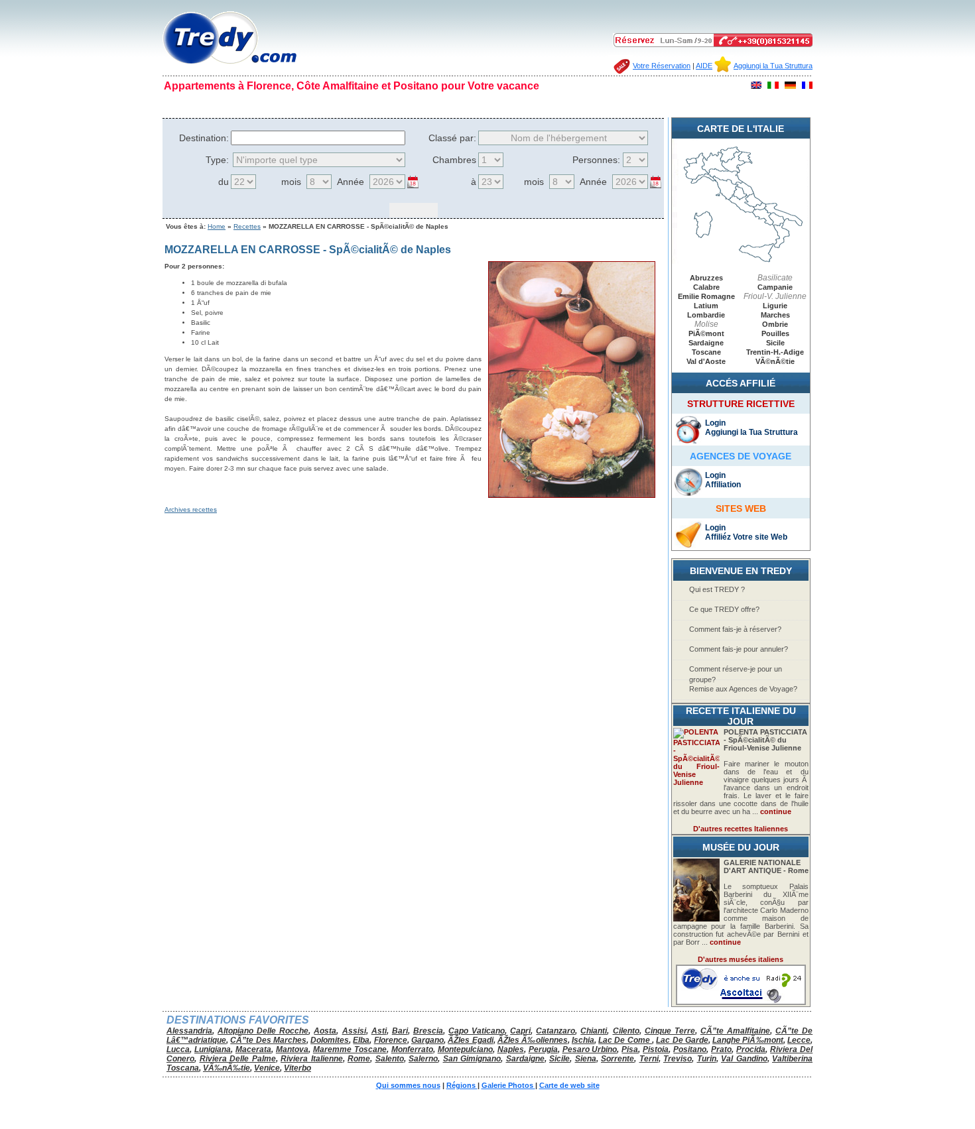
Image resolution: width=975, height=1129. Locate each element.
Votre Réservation (661, 66)
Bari (400, 1031)
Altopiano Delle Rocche (263, 1031)
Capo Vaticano (476, 1031)
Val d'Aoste (706, 361)
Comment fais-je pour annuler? (738, 649)
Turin (706, 1058)
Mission (358, 104)
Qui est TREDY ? (717, 589)
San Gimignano (472, 1058)
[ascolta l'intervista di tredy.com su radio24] (741, 1002)
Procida (750, 1049)
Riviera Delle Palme (238, 1058)
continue (775, 811)
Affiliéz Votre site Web (746, 537)
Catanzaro (555, 1031)
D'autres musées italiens (740, 959)
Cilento (626, 1031)
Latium (706, 306)
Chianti (593, 1031)
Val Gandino (744, 1058)
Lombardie (706, 315)
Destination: (204, 138)
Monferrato (412, 1049)
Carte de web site (604, 104)
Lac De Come (625, 1040)
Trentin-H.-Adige (775, 352)
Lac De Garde (682, 1040)
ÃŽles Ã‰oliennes (532, 1040)
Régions (425, 104)
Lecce (799, 1040)
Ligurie (775, 306)
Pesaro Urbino (590, 1049)
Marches (775, 315)
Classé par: (452, 138)
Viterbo (297, 1068)
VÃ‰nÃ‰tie (226, 1068)
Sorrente (617, 1058)
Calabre (706, 287)
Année (350, 181)
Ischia (583, 1040)
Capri (520, 1031)
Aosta (325, 1031)
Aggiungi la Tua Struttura (773, 66)
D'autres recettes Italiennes (740, 829)
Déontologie (316, 104)
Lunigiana (212, 1049)
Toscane (706, 352)
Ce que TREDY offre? (724, 609)
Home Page (191, 104)
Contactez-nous (759, 104)
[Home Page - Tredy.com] (229, 64)
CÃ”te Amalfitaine (735, 1031)
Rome (359, 1058)
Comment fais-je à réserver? (735, 629)
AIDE (704, 66)
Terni (649, 1058)
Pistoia (656, 1049)
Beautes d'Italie (536, 104)
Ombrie (775, 324)
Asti (379, 1031)
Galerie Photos (474, 104)
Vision (391, 104)
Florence (390, 1040)
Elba (361, 1040)
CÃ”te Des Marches (268, 1040)
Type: (217, 159)
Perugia (543, 1049)
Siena (585, 1058)
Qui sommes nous (253, 104)
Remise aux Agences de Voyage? (743, 689)
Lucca (178, 1049)
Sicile (775, 343)
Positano (689, 1049)
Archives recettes (190, 509)
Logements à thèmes (683, 104)
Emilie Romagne (706, 296)
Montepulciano (465, 1049)
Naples (510, 1049)
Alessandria (189, 1031)
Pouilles (775, 333)
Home (217, 226)
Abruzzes (706, 278)
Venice (267, 1068)
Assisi (354, 1031)
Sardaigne (706, 343)
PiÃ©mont (706, 333)
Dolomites (329, 1040)
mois (291, 181)
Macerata (253, 1049)
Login (715, 423)
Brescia (428, 1031)
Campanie (775, 287)
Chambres (454, 159)
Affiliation (723, 484)
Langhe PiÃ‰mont (747, 1040)
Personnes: (596, 159)
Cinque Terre (670, 1031)
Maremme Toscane (350, 1049)
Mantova (292, 1049)
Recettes (247, 226)
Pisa (629, 1049)
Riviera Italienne (312, 1058)
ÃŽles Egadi (470, 1040)
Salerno (423, 1058)
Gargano (427, 1040)
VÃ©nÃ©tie (775, 361)
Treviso (677, 1058)
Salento (389, 1058)
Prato (721, 1049)
